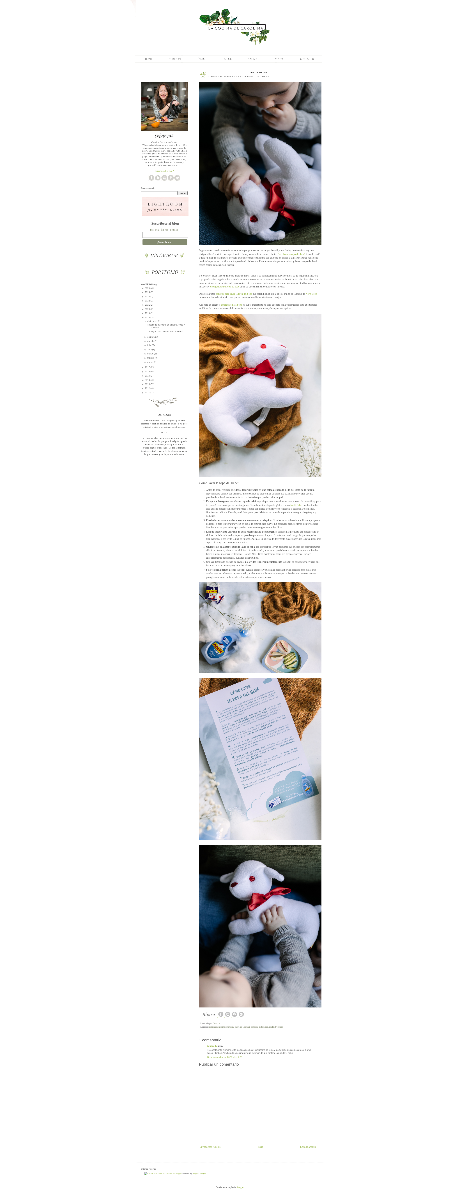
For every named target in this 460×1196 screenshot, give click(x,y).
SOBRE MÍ (175, 59)
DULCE (227, 59)
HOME (149, 59)
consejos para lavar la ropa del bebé (234, 293)
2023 (147, 296)
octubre (151, 337)
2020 (147, 309)
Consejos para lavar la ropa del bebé (165, 331)
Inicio (260, 1147)
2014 (147, 380)
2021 (147, 305)
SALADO (253, 59)
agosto (151, 341)
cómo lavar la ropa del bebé (291, 254)
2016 (147, 371)
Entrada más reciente (210, 1147)
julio (149, 345)
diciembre (152, 321)
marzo (150, 353)
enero (150, 362)
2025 (147, 288)
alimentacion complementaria (221, 1027)
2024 (147, 292)
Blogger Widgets (199, 1173)
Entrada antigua (308, 1147)
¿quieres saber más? (164, 170)
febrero (151, 358)
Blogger (240, 1187)
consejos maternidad (259, 1027)
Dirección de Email (164, 229)
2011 (147, 392)
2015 (147, 376)
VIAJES (279, 59)
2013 (147, 384)
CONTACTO (307, 59)
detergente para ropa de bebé (224, 286)
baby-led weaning (242, 1027)
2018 (147, 317)
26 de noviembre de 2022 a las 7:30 (224, 1057)
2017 (147, 367)
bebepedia (212, 1046)
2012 (147, 388)
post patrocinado (276, 1027)
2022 (147, 300)
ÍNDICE (202, 59)
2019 (147, 313)
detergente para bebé (231, 304)
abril (149, 349)
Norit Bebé (311, 293)
